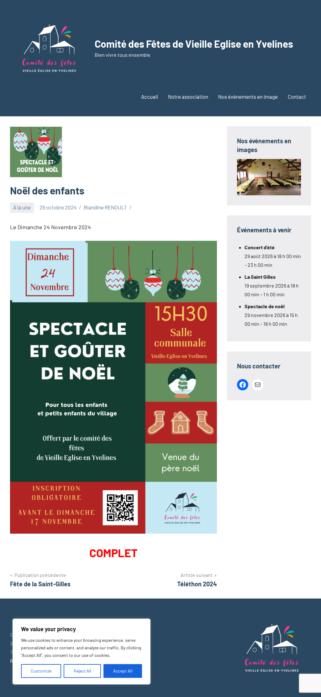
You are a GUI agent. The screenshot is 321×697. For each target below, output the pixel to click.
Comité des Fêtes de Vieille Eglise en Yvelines (194, 44)
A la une (22, 207)
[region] (81, 651)
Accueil (149, 96)
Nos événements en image (248, 96)
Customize (41, 670)
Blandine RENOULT (105, 207)
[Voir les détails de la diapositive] (269, 177)
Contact (297, 96)
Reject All (82, 670)
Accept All (122, 670)
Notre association (188, 96)
